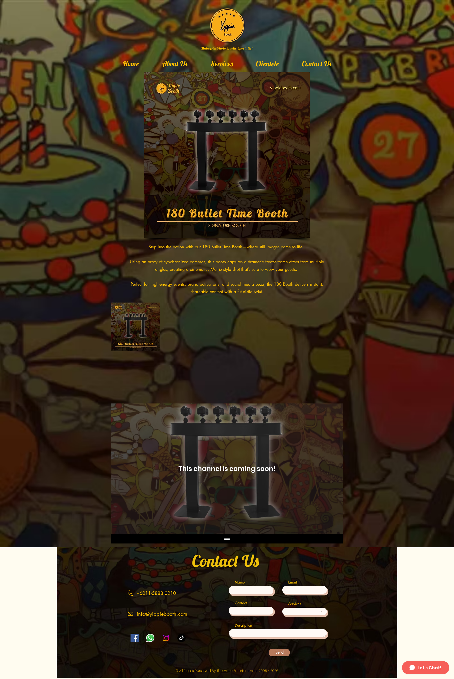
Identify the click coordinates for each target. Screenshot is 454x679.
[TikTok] (181, 638)
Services (294, 604)
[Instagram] (166, 638)
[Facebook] (135, 638)
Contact (241, 603)
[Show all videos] (227, 538)
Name (240, 582)
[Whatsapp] (150, 638)
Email (292, 582)
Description (243, 625)
